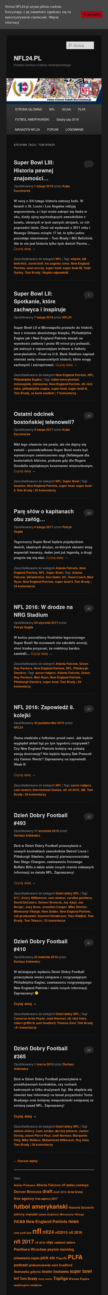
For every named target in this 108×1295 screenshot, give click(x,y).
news (73, 1221)
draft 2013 (60, 1192)
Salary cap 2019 (68, 119)
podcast (21, 1265)
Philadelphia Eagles (28, 379)
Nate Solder (49, 911)
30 (89, 708)
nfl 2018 (40, 1242)
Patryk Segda (23, 627)
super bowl (53, 268)
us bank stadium (43, 393)
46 (89, 608)
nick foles (79, 1018)
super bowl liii (72, 268)
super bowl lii (77, 388)
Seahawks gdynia (27, 1271)
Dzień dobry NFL (67, 893)
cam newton (22, 789)
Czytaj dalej (24, 248)
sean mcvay (35, 268)
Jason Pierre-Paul (37, 1135)
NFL (52, 109)
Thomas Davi (66, 1023)
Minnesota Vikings (27, 911)
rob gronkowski (25, 916)
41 (89, 942)
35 (89, 415)
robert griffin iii (24, 1023)
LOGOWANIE (75, 129)
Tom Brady (32, 272)
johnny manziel (26, 1214)
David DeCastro (25, 902)
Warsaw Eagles (79, 1279)
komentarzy (66, 393)
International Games (47, 789)
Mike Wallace (31, 1140)
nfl (83, 384)
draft (47, 1191)
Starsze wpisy (26, 1161)
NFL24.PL (28, 58)
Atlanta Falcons (67, 568)
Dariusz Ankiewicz (27, 835)
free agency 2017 (46, 1199)
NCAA (66, 109)
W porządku (92, 14)
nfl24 (48, 1231)
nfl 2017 (24, 1241)
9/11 (17, 897)
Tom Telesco (33, 920)
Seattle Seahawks (55, 1271)
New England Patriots (71, 375)
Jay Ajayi (70, 902)
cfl (63, 1185)
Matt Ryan (41, 677)
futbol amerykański (65, 379)
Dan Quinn (53, 577)
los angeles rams (57, 263)
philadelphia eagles (36, 388)
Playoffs (61, 1258)
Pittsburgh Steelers (27, 681)
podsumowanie (40, 1265)
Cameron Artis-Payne (29, 1018)
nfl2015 (61, 1232)
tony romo (45, 1279)
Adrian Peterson (24, 1185)
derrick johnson (66, 1131)
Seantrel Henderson (51, 916)
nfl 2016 (73, 789)
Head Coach (77, 577)
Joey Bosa (33, 907)
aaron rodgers (45, 672)
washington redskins (28, 1285)
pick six (47, 1258)
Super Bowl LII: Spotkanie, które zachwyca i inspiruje (40, 301)
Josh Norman (56, 1018)
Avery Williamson (33, 897)
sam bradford (46, 1023)
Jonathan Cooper (54, 907)
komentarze (24, 586)
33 (89, 816)
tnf (16, 1278)
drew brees (75, 1192)
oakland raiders (64, 1242)
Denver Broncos (50, 902)
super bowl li (64, 581)
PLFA (81, 109)
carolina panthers (79, 897)
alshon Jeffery (24, 1131)
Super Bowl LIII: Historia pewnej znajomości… (34, 170)
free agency (24, 1198)
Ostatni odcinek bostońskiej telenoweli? (44, 417)
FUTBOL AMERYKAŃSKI (32, 119)
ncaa (19, 1221)
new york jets (22, 1233)
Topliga (60, 1278)
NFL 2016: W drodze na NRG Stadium (43, 611)
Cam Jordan (44, 1131)
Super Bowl (71, 481)
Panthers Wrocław (30, 1249)
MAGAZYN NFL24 (27, 129)
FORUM (52, 129)
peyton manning (60, 1249)
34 (89, 512)
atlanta (76, 259)
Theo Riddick (77, 916)
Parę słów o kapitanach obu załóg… (44, 515)
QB (83, 789)
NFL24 (67, 317)
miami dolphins (49, 1214)
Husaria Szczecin (81, 1207)
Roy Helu (82, 1140)
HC (64, 577)
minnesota (40, 384)
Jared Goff (35, 263)
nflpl (49, 1242)
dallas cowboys (77, 1185)
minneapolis (22, 384)
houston (19, 485)
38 (89, 1050)
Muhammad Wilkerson (58, 1140)
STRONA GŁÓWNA (28, 109)
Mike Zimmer (77, 907)
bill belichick (35, 577)
